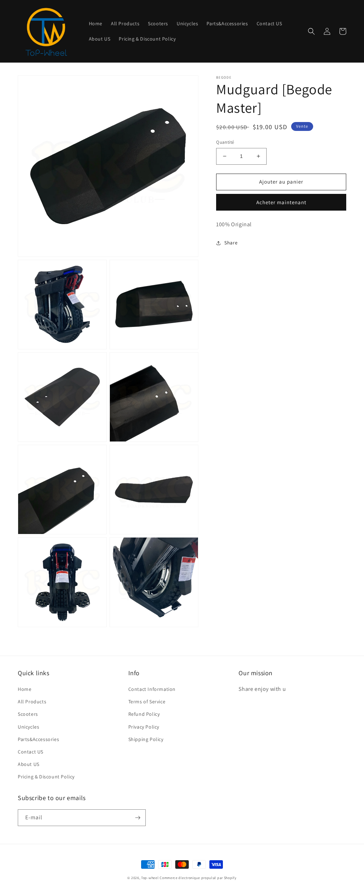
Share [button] (230, 242)
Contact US (30, 751)
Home (24, 689)
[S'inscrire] (137, 817)
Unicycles (28, 727)
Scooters (28, 714)
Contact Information (152, 689)
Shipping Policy (146, 739)
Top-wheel (150, 878)
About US (28, 764)
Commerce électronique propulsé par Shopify (198, 878)
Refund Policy (144, 714)
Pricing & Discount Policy (46, 776)
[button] (311, 31)
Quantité (225, 142)
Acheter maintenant (281, 202)
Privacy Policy (143, 727)
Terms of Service (147, 701)
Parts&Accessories (38, 739)
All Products (32, 701)
